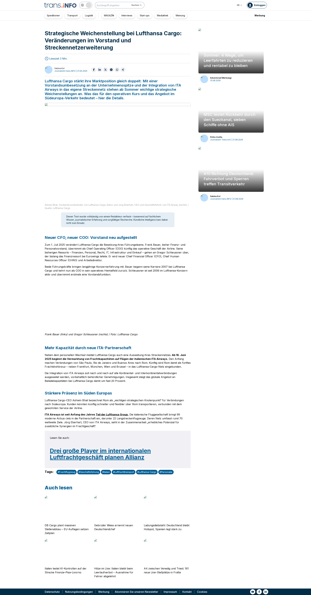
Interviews (126, 15)
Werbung (259, 15)
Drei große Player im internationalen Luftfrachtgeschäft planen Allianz (100, 454)
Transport (72, 15)
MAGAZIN (109, 15)
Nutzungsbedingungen (79, 591)
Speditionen (53, 15)
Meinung (180, 15)
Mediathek (162, 15)
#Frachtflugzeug (66, 472)
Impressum (170, 591)
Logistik (89, 15)
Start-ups (145, 15)
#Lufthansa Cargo (146, 472)
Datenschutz (52, 591)
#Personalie (166, 472)
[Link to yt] (252, 591)
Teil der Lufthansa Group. (112, 414)
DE (238, 5)
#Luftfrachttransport (123, 472)
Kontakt (187, 591)
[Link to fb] (259, 591)
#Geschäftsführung (89, 472)
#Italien (106, 472)
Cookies (202, 591)
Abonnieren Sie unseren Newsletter (136, 591)
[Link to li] (265, 591)
